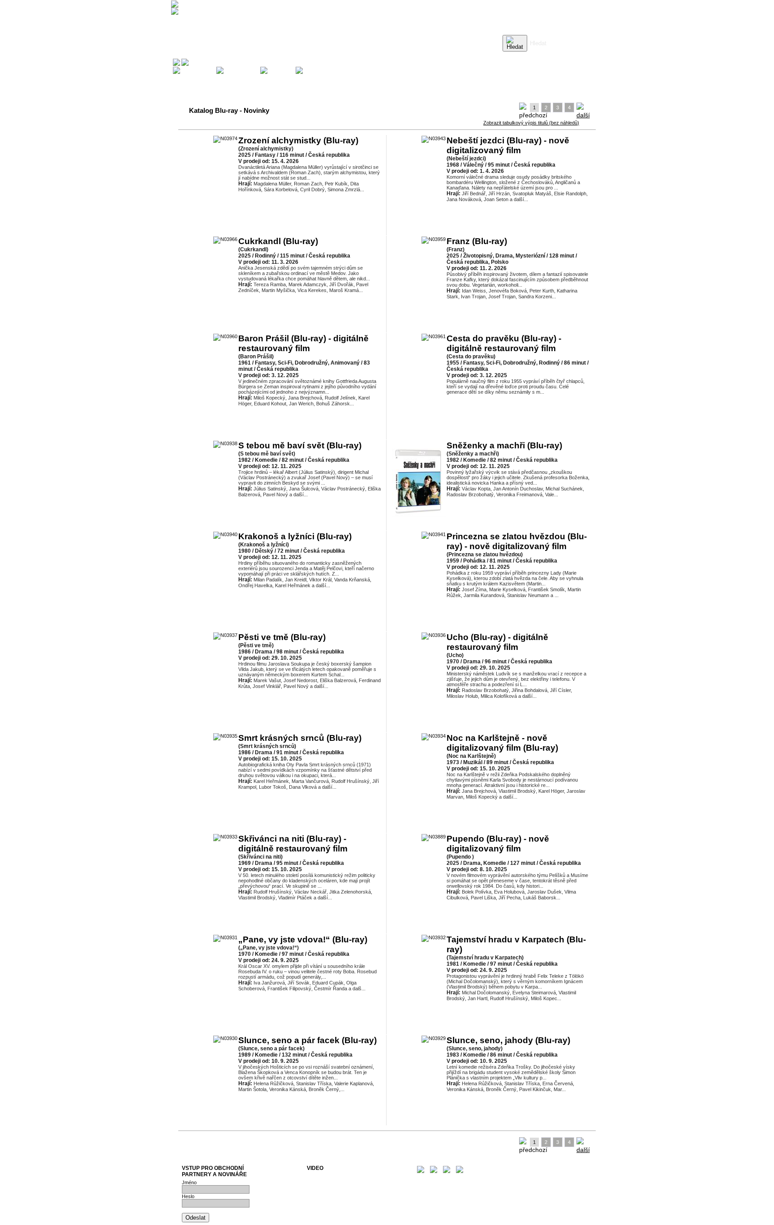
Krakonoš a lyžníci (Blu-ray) (295, 536)
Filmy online (319, 1197)
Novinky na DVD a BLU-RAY (338, 1176)
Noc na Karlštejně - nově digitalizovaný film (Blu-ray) (502, 742)
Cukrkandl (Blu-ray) (278, 241)
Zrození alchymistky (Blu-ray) (298, 140)
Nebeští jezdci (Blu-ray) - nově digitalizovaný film (508, 145)
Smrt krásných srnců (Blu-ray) (299, 738)
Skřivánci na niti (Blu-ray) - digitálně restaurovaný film (293, 843)
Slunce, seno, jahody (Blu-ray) (508, 1040)
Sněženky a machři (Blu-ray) (504, 445)
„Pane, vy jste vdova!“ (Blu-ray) (302, 939)
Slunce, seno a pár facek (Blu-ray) (307, 1040)
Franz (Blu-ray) (477, 241)
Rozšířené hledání (549, 56)
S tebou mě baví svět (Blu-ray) (299, 445)
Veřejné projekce (325, 1192)
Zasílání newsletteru (329, 1187)
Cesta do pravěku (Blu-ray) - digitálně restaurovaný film (504, 343)
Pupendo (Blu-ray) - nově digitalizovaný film (498, 843)
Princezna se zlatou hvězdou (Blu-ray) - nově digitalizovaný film (517, 541)
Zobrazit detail (313, 206)
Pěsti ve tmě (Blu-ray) (282, 637)
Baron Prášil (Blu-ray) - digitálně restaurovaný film (303, 343)
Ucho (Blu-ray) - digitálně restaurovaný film (497, 642)
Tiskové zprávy (324, 1181)
